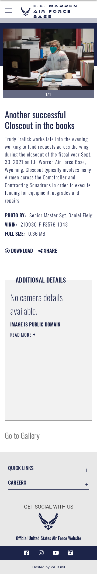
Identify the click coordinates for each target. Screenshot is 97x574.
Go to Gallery (22, 435)
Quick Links (20, 468)
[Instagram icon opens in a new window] (41, 553)
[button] (9, 11)
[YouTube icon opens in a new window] (56, 553)
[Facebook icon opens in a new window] (27, 553)
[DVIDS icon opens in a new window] (70, 553)
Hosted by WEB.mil (48, 567)
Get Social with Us (48, 507)
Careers (17, 482)
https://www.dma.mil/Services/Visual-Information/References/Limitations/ (43, 410)
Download (21, 250)
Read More (21, 335)
